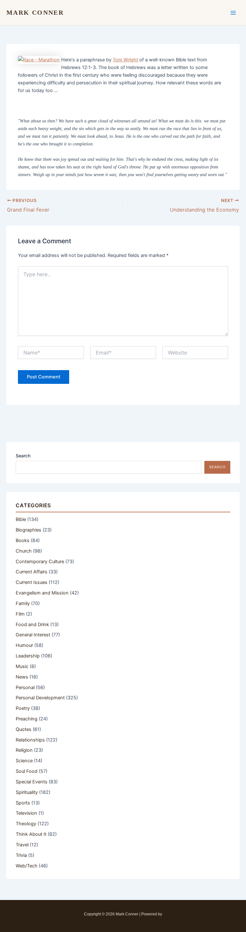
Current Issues (31, 582)
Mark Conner (35, 12)
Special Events (31, 782)
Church (24, 551)
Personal (25, 687)
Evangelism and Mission (42, 593)
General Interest (33, 635)
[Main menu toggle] (233, 12)
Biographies (28, 530)
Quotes (23, 729)
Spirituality (27, 792)
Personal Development (40, 698)
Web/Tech (26, 866)
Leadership (28, 656)
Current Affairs (31, 572)
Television (26, 813)
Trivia (21, 855)
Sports (23, 803)
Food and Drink (32, 624)
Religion (24, 750)
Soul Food (26, 771)
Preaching (26, 719)
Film (20, 614)
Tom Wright (125, 60)
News (22, 677)
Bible (21, 519)
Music (22, 666)
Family (23, 603)
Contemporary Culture (40, 561)
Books (22, 540)
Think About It (31, 834)
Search (23, 455)
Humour (24, 645)
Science (24, 761)
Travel (22, 845)
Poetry (23, 708)
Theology (26, 824)
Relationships (30, 740)
